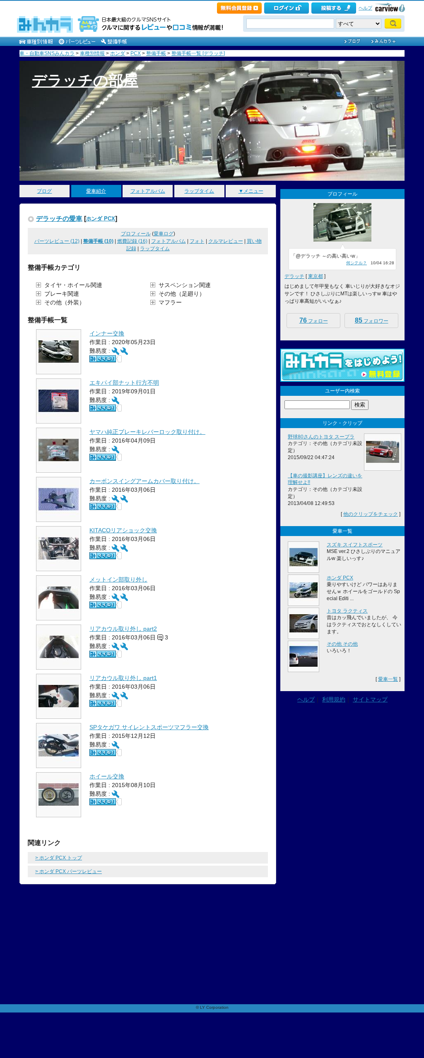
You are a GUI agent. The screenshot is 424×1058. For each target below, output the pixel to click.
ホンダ (117, 53)
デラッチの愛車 (59, 218)
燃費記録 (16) (132, 241)
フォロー (313, 320)
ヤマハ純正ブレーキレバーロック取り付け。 (147, 431)
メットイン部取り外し (118, 579)
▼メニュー (250, 191)
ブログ (44, 191)
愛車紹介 (96, 191)
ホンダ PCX (100, 218)
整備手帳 (156, 53)
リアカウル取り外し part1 (123, 678)
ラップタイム (199, 191)
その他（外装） (64, 302)
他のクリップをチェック (370, 514)
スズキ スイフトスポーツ (355, 545)
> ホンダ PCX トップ (58, 858)
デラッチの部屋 (85, 80)
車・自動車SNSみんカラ (47, 53)
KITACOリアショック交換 (123, 530)
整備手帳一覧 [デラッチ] (198, 53)
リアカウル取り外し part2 (123, 628)
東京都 (315, 276)
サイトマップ (370, 699)
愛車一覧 (388, 679)
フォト (197, 241)
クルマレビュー (225, 241)
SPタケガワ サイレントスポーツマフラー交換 (149, 727)
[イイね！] (102, 358)
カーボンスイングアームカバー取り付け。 (144, 481)
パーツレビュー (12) (57, 241)
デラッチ (294, 276)
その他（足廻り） (182, 293)
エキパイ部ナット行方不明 (124, 382)
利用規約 (333, 699)
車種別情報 (92, 53)
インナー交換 (106, 333)
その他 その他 (342, 644)
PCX (135, 53)
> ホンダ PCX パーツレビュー (68, 871)
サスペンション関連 (185, 285)
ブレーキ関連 (61, 293)
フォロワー (371, 320)
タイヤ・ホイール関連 (73, 285)
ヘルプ (365, 7)
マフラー (170, 302)
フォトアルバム (147, 191)
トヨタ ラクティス (347, 611)
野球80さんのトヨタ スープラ (321, 437)
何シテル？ (356, 263)
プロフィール (136, 234)
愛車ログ (163, 234)
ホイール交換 (106, 776)
